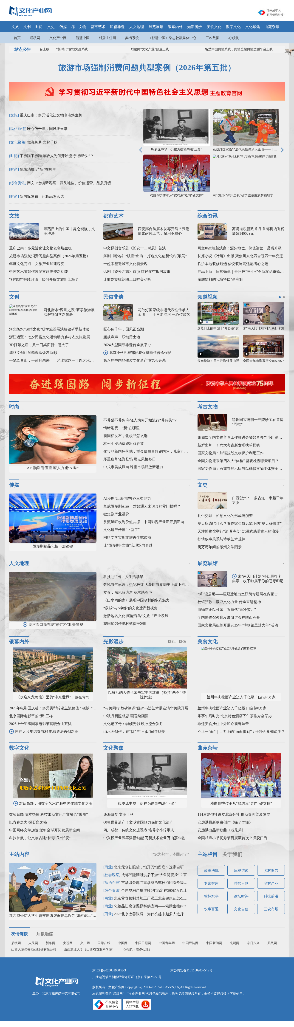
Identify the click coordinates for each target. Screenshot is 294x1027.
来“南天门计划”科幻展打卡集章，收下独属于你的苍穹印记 (257, 578)
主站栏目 (208, 854)
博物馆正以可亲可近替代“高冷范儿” (227, 610)
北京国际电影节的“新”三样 (31, 716)
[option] (271, 12)
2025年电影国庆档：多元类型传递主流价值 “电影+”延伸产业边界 (62, 708)
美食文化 (214, 27)
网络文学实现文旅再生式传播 (127, 537)
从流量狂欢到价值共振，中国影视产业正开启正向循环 (147, 522)
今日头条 (253, 943)
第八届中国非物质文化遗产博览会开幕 (134, 360)
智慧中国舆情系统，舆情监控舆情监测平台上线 (229, 49)
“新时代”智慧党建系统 (63, 49)
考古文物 (78, 27)
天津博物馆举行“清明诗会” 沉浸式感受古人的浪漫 (238, 531)
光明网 (234, 943)
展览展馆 (156, 27)
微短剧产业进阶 (116, 514)
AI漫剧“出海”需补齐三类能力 (127, 498)
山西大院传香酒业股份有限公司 (33, 949)
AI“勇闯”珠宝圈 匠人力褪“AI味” (53, 468)
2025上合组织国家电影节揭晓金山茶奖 (40, 724)
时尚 (39, 27)
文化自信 (241, 909)
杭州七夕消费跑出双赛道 (123, 444)
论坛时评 (241, 896)
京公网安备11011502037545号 (191, 970)
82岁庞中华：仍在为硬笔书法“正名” (176, 149)
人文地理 (136, 27)
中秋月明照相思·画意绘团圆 (126, 716)
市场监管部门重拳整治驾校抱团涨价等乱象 (156, 883)
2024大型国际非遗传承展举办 (127, 345)
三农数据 (212, 38)
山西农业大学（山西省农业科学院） (89, 949)
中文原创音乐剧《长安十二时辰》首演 (134, 248)
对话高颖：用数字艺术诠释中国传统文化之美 (56, 803)
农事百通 (211, 909)
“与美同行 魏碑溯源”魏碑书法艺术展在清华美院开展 (145, 708)
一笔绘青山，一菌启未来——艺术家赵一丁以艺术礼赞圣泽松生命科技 (66, 360)
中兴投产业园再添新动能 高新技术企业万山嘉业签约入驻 (149, 838)
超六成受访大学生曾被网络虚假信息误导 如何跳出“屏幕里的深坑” (62, 915)
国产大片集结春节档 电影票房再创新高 (46, 732)
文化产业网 (58, 38)
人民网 (33, 943)
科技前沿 (271, 896)
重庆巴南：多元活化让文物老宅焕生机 (51, 115)
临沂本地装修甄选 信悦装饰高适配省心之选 (233, 264)
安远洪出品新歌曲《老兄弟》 (221, 830)
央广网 (85, 943)
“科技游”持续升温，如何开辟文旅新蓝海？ (44, 279)
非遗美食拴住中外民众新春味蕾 (223, 724)
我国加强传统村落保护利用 (125, 624)
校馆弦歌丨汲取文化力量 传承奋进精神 (229, 602)
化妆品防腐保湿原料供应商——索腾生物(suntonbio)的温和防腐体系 (168, 906)
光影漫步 (194, 27)
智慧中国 (83, 38)
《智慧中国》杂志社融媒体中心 (172, 38)
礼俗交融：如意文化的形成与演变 (225, 516)
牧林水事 (211, 896)
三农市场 (271, 909)
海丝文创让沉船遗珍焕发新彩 (33, 353)
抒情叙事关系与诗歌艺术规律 (221, 539)
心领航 (234, 38)
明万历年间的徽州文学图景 (220, 547)
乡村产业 (271, 883)
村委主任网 (107, 38)
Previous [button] (140, 149)
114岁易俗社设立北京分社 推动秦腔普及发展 (234, 814)
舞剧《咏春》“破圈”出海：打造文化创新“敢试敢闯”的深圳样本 (154, 256)
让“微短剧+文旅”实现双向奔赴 (128, 545)
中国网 (122, 943)
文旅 (15, 27)
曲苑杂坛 (272, 27)
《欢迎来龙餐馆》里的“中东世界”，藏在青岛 (52, 697)
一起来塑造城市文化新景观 (125, 264)
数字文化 (233, 27)
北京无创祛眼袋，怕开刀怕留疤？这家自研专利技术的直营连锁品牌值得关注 (176, 867)
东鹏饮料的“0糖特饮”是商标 (220, 279)
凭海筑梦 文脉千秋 (42, 142)
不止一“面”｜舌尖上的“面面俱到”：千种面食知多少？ (241, 732)
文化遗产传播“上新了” (121, 530)
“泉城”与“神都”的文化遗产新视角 (130, 608)
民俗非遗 (117, 27)
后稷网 (35, 38)
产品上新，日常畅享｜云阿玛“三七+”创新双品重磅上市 (242, 272)
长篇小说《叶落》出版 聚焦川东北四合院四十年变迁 (240, 256)
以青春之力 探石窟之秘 (28, 822)
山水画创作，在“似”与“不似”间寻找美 (134, 732)
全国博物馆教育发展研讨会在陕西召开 (229, 617)
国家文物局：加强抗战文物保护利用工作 (231, 453)
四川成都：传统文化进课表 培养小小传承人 (138, 830)
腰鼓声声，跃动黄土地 (121, 337)
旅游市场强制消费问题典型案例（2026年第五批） (147, 67)
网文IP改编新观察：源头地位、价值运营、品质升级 (69, 183)
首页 (17, 38)
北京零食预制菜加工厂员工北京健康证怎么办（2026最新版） (163, 898)
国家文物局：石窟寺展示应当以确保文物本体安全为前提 (243, 469)
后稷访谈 (241, 870)
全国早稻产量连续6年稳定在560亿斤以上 (154, 890)
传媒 (63, 27)
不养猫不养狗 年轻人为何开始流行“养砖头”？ (57, 156)
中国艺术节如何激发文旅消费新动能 (38, 272)
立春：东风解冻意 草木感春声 (127, 592)
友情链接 (19, 933)
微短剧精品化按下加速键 (53, 546)
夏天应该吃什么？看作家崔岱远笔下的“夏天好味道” (240, 523)
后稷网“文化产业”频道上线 (140, 49)
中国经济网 (190, 943)
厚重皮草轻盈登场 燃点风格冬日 (129, 459)
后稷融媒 (45, 933)
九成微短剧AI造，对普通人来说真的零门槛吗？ (142, 506)
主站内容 (19, 854)
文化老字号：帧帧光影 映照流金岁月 (133, 724)
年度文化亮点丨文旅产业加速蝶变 (36, 264)
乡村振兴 (271, 870)
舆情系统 (132, 38)
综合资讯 (208, 216)
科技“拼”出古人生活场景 (123, 577)
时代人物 (241, 883)
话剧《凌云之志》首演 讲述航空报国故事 (136, 272)
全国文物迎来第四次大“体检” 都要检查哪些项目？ (238, 461)
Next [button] (282, 149)
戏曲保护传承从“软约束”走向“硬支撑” (177, 195)
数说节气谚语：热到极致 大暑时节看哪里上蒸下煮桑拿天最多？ (155, 585)
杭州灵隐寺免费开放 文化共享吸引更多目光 (228, 328)
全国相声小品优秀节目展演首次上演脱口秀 (232, 838)
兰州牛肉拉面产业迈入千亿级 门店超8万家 (241, 697)
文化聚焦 (252, 27)
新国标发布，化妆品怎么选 (42, 196)
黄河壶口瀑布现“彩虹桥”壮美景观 (55, 624)
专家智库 (211, 883)
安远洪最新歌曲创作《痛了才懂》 (225, 822)
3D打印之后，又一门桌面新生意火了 (39, 345)
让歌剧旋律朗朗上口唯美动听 (127, 279)
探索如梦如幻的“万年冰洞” (218, 361)
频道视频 (208, 297)
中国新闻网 (214, 943)
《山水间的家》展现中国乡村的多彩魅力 (136, 600)
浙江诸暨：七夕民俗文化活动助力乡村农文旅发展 (49, 337)
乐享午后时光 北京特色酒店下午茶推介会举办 (235, 716)
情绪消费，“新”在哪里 (38, 169)
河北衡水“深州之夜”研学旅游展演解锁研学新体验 (248, 195)
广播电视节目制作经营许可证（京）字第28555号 (126, 977)
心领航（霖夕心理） (137, 949)
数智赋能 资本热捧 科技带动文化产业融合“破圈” (48, 814)
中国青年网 (167, 943)
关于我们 (232, 854)
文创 (27, 27)
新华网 (50, 943)
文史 (51, 27)
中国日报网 (143, 943)
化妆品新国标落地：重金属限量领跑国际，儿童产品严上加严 (153, 451)
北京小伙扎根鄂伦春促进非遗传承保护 (140, 353)
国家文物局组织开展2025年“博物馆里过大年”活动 (238, 625)
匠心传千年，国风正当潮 (47, 129)
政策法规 (211, 870)
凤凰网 (272, 943)
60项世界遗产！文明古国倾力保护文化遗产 (138, 822)
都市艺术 (98, 27)
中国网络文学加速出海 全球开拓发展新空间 (44, 830)
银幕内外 (175, 27)
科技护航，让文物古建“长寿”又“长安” (40, 838)
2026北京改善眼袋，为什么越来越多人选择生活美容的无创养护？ (167, 914)
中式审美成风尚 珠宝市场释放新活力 (133, 467)
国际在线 (103, 943)
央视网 (68, 943)
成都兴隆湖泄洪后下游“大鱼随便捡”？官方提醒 (159, 875)
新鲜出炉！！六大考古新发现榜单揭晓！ (231, 445)
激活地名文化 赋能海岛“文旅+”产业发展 (135, 616)
